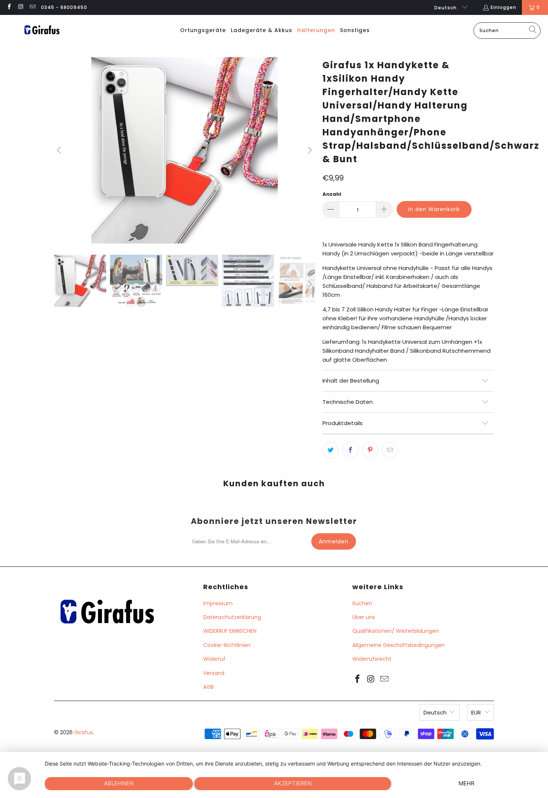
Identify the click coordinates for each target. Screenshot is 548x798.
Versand (213, 673)
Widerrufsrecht (371, 659)
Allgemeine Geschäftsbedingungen (398, 645)
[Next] (309, 150)
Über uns (363, 617)
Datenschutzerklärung (232, 617)
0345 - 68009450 (64, 7)
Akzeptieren (293, 783)
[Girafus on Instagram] (20, 7)
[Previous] (60, 150)
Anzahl (331, 194)
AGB (208, 687)
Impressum (218, 603)
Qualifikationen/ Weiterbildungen (395, 631)
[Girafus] (42, 30)
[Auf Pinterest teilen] (370, 450)
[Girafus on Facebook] (9, 7)
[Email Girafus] (32, 7)
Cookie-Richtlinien (227, 645)
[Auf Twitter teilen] (330, 450)
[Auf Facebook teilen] (350, 450)
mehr (467, 783)
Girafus (83, 732)
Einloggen (503, 7)
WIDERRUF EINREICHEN (229, 631)
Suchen (362, 603)
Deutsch (446, 7)
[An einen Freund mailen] (390, 450)
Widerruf (214, 659)
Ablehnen (118, 783)
